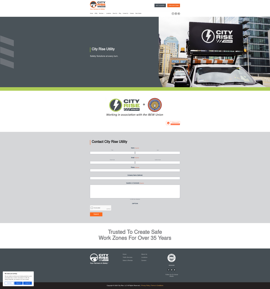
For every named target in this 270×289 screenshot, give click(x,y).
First (112, 150)
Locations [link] (108, 13)
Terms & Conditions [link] (157, 285)
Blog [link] (120, 13)
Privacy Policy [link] (145, 285)
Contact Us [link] (125, 13)
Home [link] (91, 13)
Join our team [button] (174, 5)
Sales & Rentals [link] (128, 260)
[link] (97, 9)
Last (158, 150)
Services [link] (101, 13)
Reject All (18, 283)
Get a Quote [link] (138, 13)
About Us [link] (115, 13)
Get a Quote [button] (160, 5)
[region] (18, 278)
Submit (96, 214)
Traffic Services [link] (127, 257)
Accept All (27, 283)
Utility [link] (96, 13)
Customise (9, 283)
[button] (173, 13)
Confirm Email (158, 159)
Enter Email (112, 159)
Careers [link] (132, 13)
